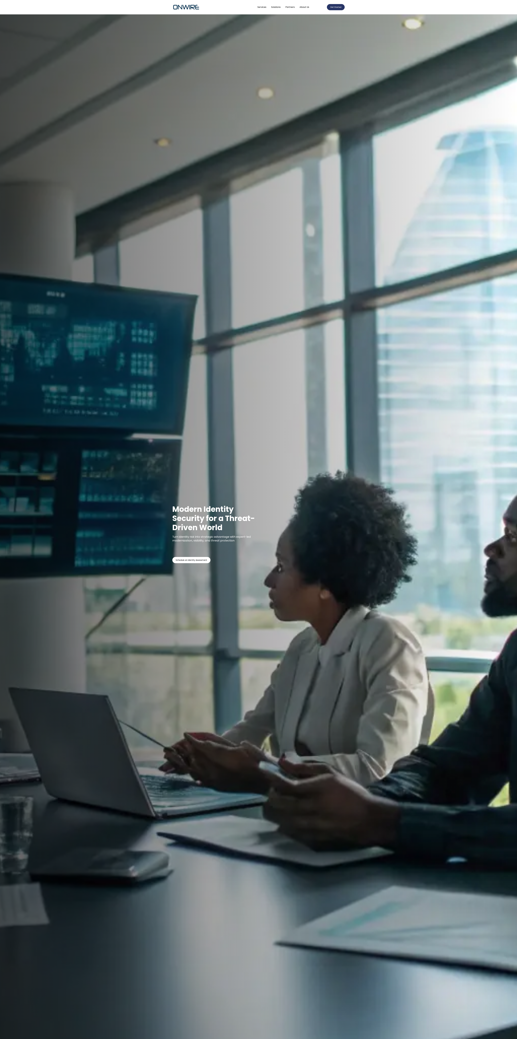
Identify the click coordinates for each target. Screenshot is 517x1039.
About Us (304, 7)
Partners (290, 7)
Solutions (276, 7)
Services (261, 7)
